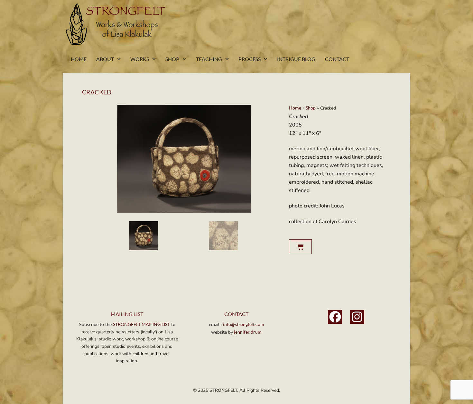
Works (139, 59)
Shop (172, 59)
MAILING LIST (127, 314)
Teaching (209, 59)
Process (249, 59)
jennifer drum (247, 332)
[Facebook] (335, 317)
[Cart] (300, 246)
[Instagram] (357, 317)
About (105, 59)
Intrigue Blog (296, 59)
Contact (337, 59)
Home (79, 59)
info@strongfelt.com (243, 324)
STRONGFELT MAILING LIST (141, 324)
